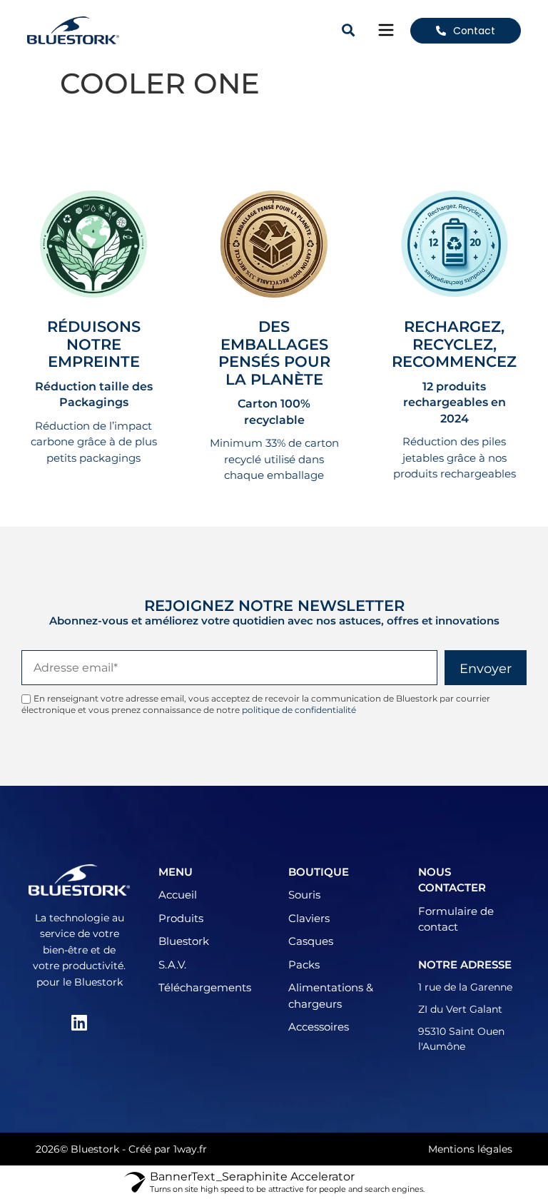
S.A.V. (172, 964)
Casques (310, 941)
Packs (304, 964)
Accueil (177, 894)
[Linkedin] (79, 1022)
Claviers (309, 918)
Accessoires (318, 1026)
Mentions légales (470, 1149)
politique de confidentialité (299, 709)
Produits (180, 918)
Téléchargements (204, 987)
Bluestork (183, 941)
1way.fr (190, 1149)
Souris (304, 894)
